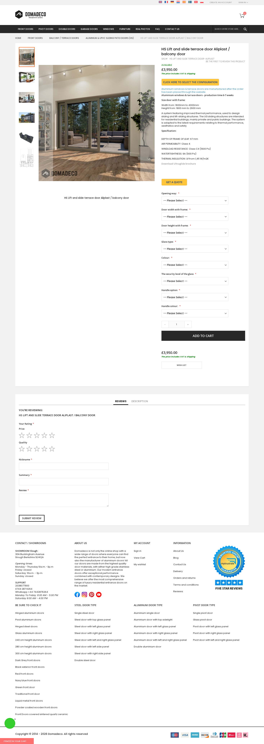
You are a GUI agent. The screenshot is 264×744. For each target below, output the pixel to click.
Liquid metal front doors (29, 700)
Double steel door (85, 660)
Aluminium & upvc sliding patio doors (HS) (110, 38)
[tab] (120, 401)
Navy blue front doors (27, 680)
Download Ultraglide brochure (178, 163)
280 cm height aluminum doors (33, 646)
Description (139, 401)
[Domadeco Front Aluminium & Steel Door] (30, 14)
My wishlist (140, 564)
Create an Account (221, 2)
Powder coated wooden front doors (36, 707)
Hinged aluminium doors (29, 613)
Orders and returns (184, 578)
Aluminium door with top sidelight (153, 619)
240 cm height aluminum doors (33, 640)
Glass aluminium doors (28, 633)
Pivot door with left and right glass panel (216, 640)
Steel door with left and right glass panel (98, 640)
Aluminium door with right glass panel (155, 633)
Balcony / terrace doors (64, 38)
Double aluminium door (147, 646)
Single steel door (84, 613)
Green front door (25, 687)
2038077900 (22, 585)
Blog (176, 557)
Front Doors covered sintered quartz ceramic (41, 714)
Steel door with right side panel (93, 653)
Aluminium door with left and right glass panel (160, 640)
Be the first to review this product (225, 61)
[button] (46, 124)
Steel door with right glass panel (93, 633)
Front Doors (35, 38)
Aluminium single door (147, 613)
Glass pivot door (202, 619)
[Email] (163, 375)
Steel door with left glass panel (92, 626)
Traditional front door (27, 694)
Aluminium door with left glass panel (155, 626)
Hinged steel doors (26, 626)
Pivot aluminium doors (28, 619)
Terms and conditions (186, 584)
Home (18, 38)
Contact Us (179, 564)
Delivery (178, 571)
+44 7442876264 (38, 592)
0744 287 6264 (23, 589)
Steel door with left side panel (92, 646)
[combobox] (231, 29)
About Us (178, 551)
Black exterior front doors (30, 667)
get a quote (174, 182)
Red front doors (24, 673)
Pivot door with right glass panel (211, 633)
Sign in (137, 551)
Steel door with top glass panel (93, 619)
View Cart (139, 557)
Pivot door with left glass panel (210, 626)
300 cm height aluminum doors (33, 653)
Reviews (120, 401)
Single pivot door (203, 613)
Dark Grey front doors (27, 660)
